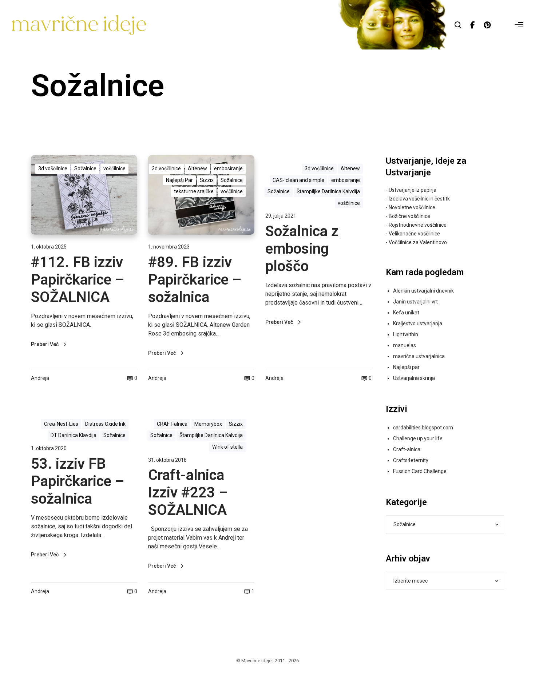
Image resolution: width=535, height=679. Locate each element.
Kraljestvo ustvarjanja (417, 323)
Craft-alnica (406, 449)
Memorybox (208, 424)
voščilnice (114, 168)
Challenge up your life (418, 438)
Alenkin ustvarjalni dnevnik (423, 291)
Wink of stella (227, 447)
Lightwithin (405, 334)
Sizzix (207, 180)
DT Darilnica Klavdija (73, 435)
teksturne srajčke (194, 191)
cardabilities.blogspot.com (423, 427)
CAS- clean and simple (298, 180)
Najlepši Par (179, 180)
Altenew (197, 168)
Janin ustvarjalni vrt (415, 302)
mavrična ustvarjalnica (419, 356)
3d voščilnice (52, 168)
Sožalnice (85, 168)
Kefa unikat (406, 312)
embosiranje (228, 168)
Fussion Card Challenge (420, 471)
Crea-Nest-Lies (61, 424)
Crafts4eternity (410, 460)
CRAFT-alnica (172, 424)
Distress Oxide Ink (105, 424)
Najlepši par (406, 367)
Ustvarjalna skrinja (414, 378)
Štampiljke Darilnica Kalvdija (328, 191)
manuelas (404, 345)
